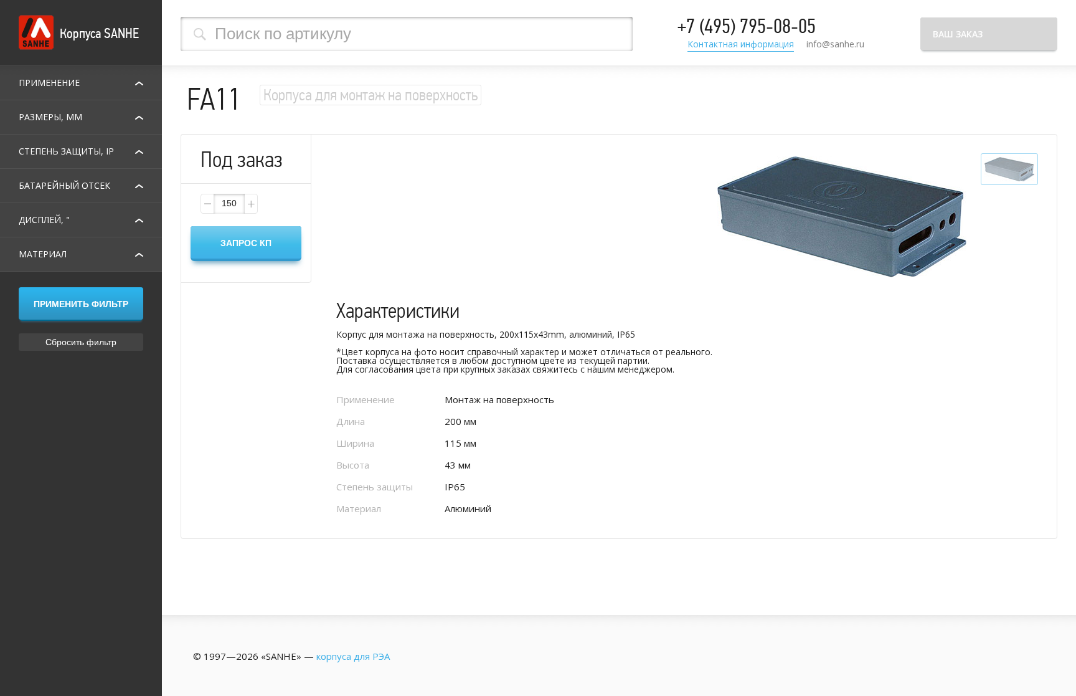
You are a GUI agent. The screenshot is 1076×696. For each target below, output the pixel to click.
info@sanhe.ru (835, 44)
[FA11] (842, 217)
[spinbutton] (229, 204)
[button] (250, 204)
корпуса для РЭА (353, 656)
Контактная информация (740, 45)
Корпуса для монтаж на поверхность (370, 95)
